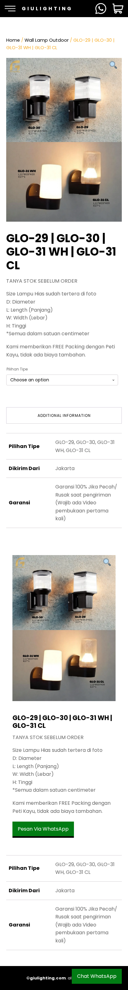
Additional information (64, 415)
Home (13, 40)
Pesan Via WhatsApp (43, 828)
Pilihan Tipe (17, 369)
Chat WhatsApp (97, 976)
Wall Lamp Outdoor (47, 40)
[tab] (64, 415)
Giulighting (47, 8)
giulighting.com (48, 978)
